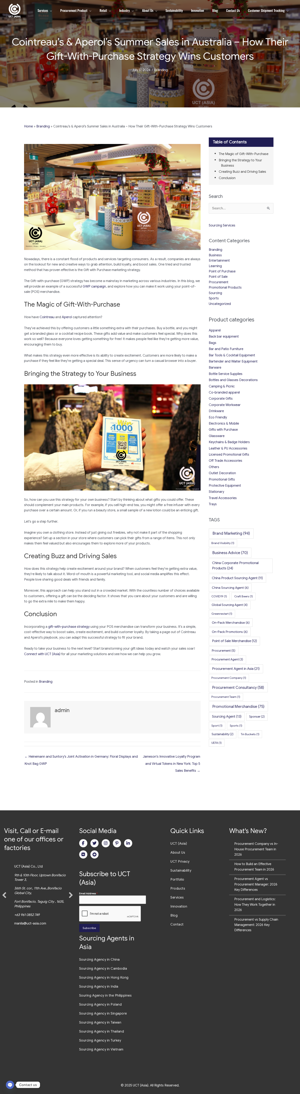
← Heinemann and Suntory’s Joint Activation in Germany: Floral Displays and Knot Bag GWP (81, 758)
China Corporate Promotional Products (235, 565)
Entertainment (219, 261)
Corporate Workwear (225, 405)
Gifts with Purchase (223, 430)
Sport (216, 725)
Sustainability (222, 734)
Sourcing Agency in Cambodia (103, 969)
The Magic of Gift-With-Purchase (243, 154)
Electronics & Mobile (224, 424)
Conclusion (227, 178)
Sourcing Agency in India (98, 987)
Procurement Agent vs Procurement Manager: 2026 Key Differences (255, 884)
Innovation (178, 906)
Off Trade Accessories (225, 461)
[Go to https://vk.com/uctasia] (83, 854)
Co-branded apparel (224, 392)
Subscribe (89, 928)
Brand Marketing (231, 533)
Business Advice (230, 552)
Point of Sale (218, 277)
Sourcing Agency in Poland (100, 1005)
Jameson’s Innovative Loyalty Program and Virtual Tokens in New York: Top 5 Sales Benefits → (171, 758)
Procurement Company (228, 678)
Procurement (218, 282)
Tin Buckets (250, 734)
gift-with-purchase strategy (69, 627)
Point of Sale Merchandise (234, 641)
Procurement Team (225, 697)
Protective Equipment (225, 486)
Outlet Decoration (222, 473)
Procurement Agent (227, 659)
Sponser (257, 716)
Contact (177, 924)
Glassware (216, 436)
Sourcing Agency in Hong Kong (104, 978)
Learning (215, 266)
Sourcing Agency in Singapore (103, 1013)
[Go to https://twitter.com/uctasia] (94, 843)
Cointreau (47, 317)
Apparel (215, 330)
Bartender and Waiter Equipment (233, 361)
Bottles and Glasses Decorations (233, 380)
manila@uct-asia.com (30, 923)
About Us (177, 853)
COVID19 (219, 596)
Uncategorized (220, 304)
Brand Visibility (222, 543)
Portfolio (177, 880)
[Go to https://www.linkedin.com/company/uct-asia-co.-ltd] (128, 843)
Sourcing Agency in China (99, 960)
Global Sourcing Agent (230, 605)
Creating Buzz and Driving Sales (242, 172)
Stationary (216, 492)
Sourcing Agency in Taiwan (100, 1022)
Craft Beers (243, 596)
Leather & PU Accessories (228, 448)
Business (215, 255)
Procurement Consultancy (238, 687)
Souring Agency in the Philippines (105, 996)
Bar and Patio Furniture (226, 349)
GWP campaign (94, 286)
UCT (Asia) (178, 844)
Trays (213, 504)
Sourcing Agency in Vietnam (101, 1049)
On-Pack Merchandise (231, 623)
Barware (215, 368)
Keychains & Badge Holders (229, 442)
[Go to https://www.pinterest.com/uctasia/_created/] (117, 843)
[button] (4, 895)
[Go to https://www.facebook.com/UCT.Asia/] (83, 843)
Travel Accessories (223, 498)
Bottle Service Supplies (225, 374)
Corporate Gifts (221, 399)
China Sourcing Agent (230, 588)
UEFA (216, 743)
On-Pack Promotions (230, 632)
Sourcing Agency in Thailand (101, 1031)
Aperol (67, 317)
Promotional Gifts (222, 479)
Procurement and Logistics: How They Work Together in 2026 (255, 904)
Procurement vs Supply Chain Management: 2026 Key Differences (256, 925)
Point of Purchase (222, 271)
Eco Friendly (218, 417)
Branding (161, 70)
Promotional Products (225, 287)
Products (177, 889)
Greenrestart (221, 614)
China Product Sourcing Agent (237, 578)
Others (214, 467)
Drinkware (216, 411)
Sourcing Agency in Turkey (100, 1040)
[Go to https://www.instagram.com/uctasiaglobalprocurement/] (106, 843)
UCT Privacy (180, 862)
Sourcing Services (222, 225)
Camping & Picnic (222, 386)
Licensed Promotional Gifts (229, 455)
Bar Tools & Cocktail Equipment (232, 355)
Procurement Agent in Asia (236, 668)
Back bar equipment (224, 337)
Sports (214, 298)
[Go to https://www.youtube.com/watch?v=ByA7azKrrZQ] (94, 854)
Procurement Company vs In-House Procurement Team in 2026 (256, 849)
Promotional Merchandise (238, 706)
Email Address (88, 893)
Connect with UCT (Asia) (42, 654)
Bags (212, 343)
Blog (174, 915)
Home (28, 126)
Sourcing (215, 293)
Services (177, 897)
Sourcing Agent (226, 716)
